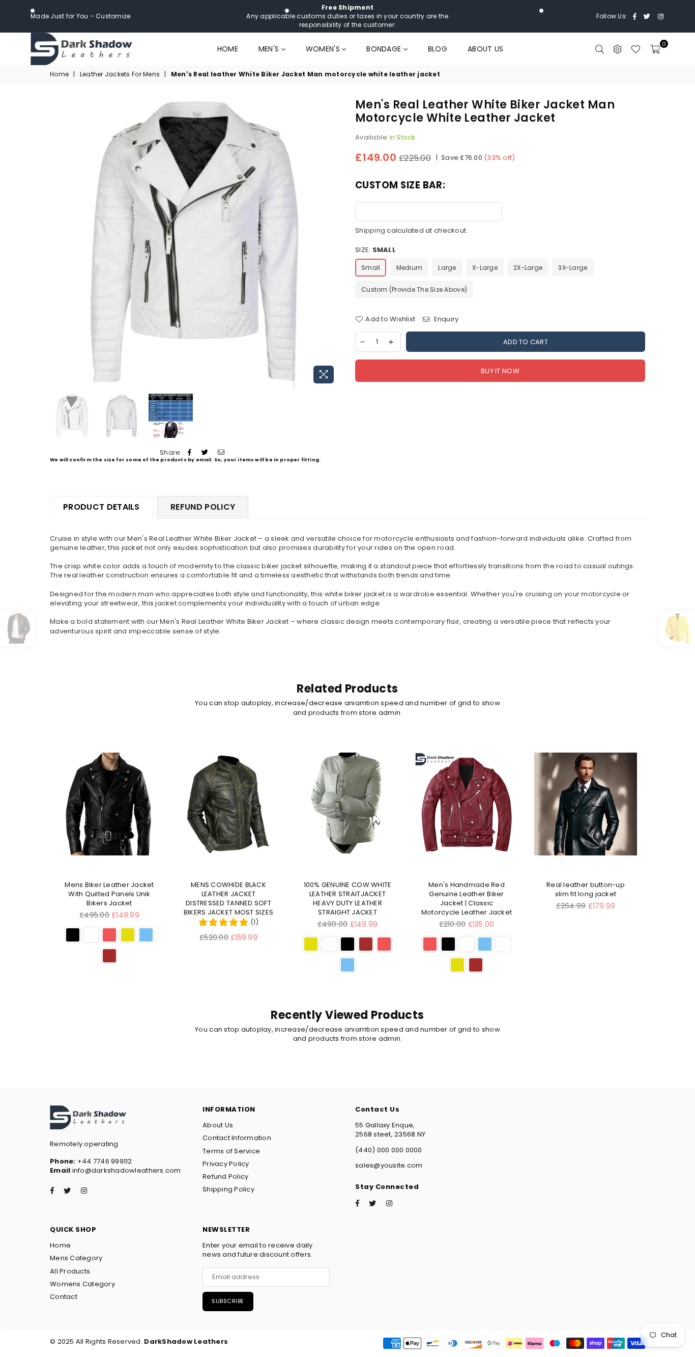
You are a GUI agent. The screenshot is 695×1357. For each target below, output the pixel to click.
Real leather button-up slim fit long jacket (585, 889)
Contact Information (236, 1138)
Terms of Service (231, 1151)
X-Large (485, 267)
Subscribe (228, 1301)
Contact (63, 1296)
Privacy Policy (225, 1164)
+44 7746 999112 (91, 1161)
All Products (70, 1271)
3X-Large (572, 267)
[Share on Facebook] (189, 452)
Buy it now (500, 371)
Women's (324, 49)
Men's (269, 49)
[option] (195, 243)
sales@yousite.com (388, 1165)
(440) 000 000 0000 (388, 1150)
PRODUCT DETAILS (101, 507)
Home (227, 49)
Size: (375, 250)
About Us (485, 49)
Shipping (370, 230)
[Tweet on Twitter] (205, 452)
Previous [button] (59, 243)
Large (447, 267)
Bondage (384, 49)
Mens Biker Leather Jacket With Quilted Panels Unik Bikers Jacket (109, 894)
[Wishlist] (635, 49)
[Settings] (617, 49)
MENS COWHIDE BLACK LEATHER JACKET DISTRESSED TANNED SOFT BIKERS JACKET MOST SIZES (228, 899)
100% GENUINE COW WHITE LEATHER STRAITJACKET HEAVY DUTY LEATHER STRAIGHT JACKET (348, 899)
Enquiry (445, 319)
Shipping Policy (228, 1189)
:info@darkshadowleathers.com (125, 1170)
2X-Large (527, 267)
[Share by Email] (221, 452)
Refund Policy (225, 1176)
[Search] (600, 49)
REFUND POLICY (202, 507)
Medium (409, 267)
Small (370, 267)
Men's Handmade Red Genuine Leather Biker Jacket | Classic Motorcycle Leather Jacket (466, 899)
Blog (437, 49)
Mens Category (76, 1258)
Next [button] (331, 243)
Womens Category (82, 1284)
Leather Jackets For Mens (120, 74)
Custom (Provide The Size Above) (414, 289)
